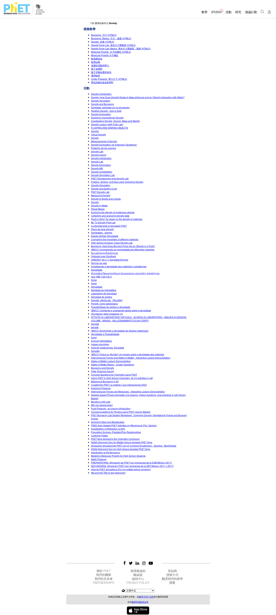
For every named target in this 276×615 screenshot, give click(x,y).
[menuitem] (204, 13)
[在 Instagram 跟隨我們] (144, 563)
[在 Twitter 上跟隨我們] (131, 563)
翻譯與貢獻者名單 (140, 602)
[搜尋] (262, 12)
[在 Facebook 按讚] (124, 563)
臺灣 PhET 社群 (146, 597)
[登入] (269, 12)
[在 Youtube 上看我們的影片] (151, 563)
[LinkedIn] (137, 563)
